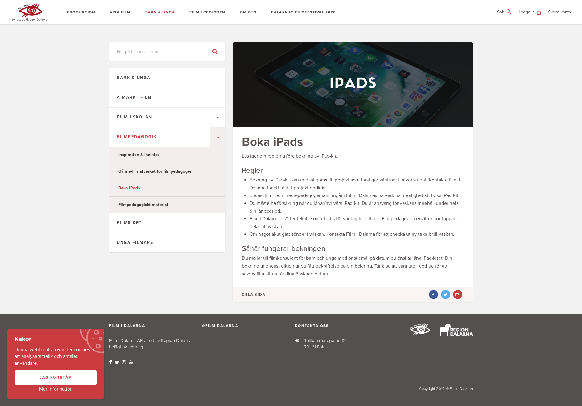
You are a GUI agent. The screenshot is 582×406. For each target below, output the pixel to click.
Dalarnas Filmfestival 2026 (303, 12)
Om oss (248, 12)
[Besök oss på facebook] (110, 362)
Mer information (56, 389)
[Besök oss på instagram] (124, 362)
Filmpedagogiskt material (143, 204)
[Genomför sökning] (215, 51)
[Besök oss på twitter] (117, 362)
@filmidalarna (220, 326)
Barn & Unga (160, 12)
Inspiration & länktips (139, 154)
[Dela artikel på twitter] (445, 294)
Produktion (81, 12)
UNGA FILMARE (135, 242)
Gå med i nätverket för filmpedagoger (155, 171)
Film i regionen (207, 12)
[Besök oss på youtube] (131, 362)
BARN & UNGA (134, 77)
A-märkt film (134, 97)
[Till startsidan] (419, 334)
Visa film (120, 12)
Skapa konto (559, 12)
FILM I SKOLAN (134, 117)
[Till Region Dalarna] (456, 334)
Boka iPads (129, 188)
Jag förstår (55, 377)
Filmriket (129, 222)
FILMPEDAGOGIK (137, 136)
